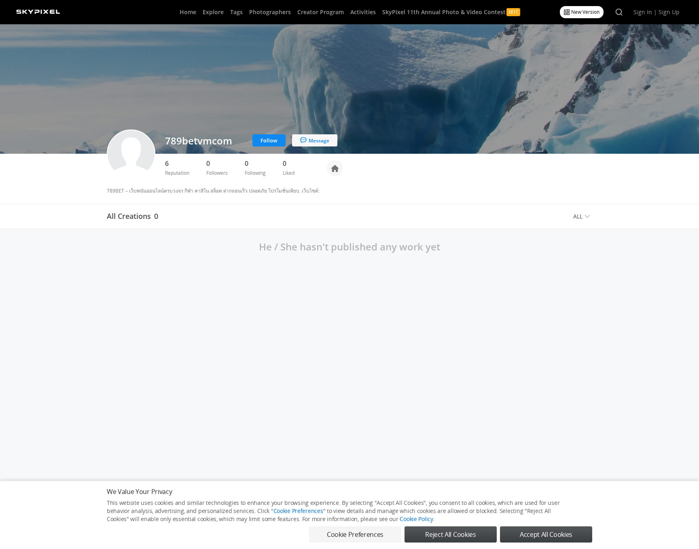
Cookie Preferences (298, 511)
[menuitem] (582, 216)
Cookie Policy (416, 519)
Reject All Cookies (450, 534)
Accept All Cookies (546, 534)
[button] (582, 216)
